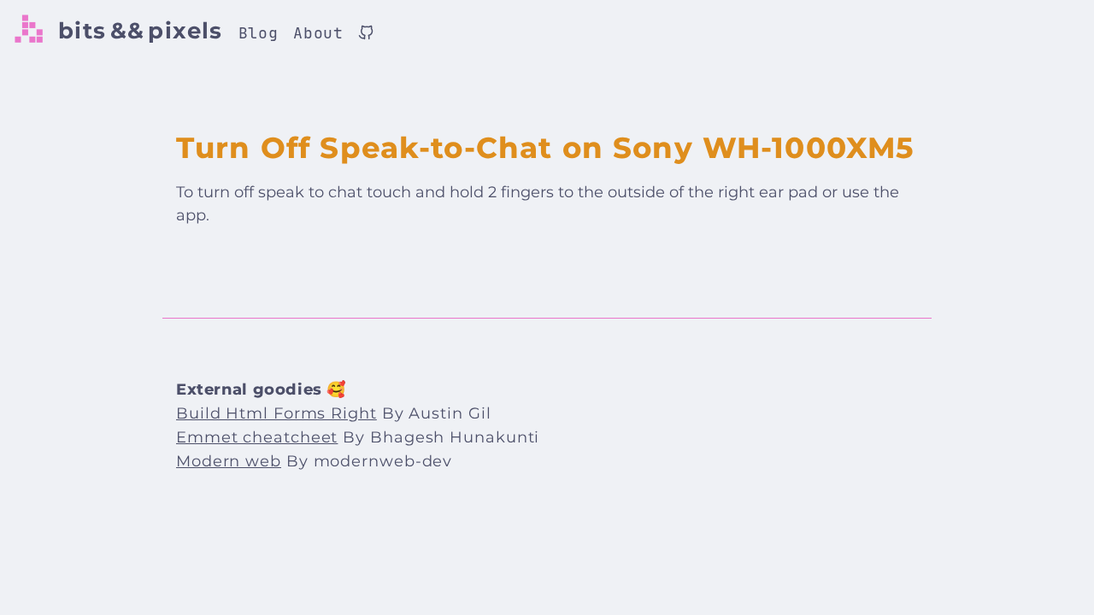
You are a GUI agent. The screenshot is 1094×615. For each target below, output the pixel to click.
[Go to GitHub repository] (365, 34)
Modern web (228, 461)
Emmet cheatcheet (257, 437)
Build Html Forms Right (276, 413)
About (318, 33)
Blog (258, 33)
